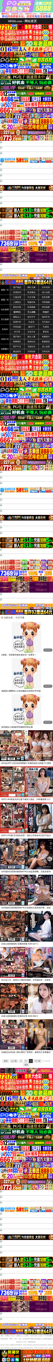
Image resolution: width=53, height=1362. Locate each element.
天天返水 (46, 322)
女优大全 (31, 332)
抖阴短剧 (31, 351)
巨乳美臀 (46, 297)
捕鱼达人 (17, 317)
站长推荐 (5, 310)
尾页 (26, 1065)
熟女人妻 (31, 337)
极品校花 (17, 351)
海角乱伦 (31, 342)
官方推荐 (5, 319)
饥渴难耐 (31, 307)
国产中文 (17, 346)
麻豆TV (31, 327)
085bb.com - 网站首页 (22, 21)
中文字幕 (31, 297)
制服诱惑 (46, 342)
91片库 (17, 332)
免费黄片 (46, 337)
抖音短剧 (17, 327)
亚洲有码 (17, 292)
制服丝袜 (31, 302)
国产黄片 (17, 337)
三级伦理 (17, 297)
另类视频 (46, 302)
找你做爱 (46, 307)
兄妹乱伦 (31, 346)
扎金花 (31, 322)
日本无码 (46, 287)
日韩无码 (46, 351)
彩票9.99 (17, 322)
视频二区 (5, 300)
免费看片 (5, 349)
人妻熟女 (17, 302)
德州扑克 (46, 317)
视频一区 (5, 290)
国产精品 (17, 287)
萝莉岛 (46, 332)
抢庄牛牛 (31, 317)
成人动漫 (46, 292)
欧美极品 (31, 292)
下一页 (37, 1061)
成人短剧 (46, 346)
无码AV (5, 329)
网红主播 (31, 287)
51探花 (46, 327)
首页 (5, 1061)
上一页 (14, 1061)
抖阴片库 (5, 339)
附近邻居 (17, 307)
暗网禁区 (17, 342)
